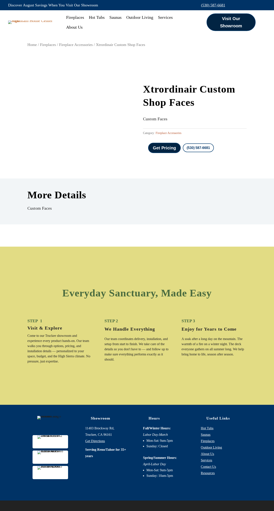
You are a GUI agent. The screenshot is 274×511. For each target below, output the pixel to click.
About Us (74, 27)
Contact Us (208, 466)
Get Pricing (164, 148)
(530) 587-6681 (213, 5)
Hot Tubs (97, 17)
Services (165, 17)
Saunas (115, 17)
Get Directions (95, 441)
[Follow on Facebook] (244, 5)
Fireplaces (75, 17)
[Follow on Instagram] (253, 5)
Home (32, 45)
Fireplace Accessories (76, 45)
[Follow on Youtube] (262, 5)
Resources (208, 473)
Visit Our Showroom (231, 22)
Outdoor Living (139, 17)
